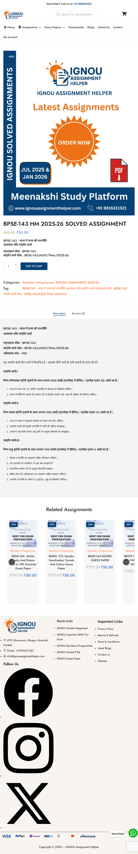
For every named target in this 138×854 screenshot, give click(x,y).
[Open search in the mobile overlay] (75, 14)
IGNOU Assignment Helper (82, 847)
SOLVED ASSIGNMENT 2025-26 (77, 282)
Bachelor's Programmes (38, 282)
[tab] (59, 313)
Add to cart (34, 266)
